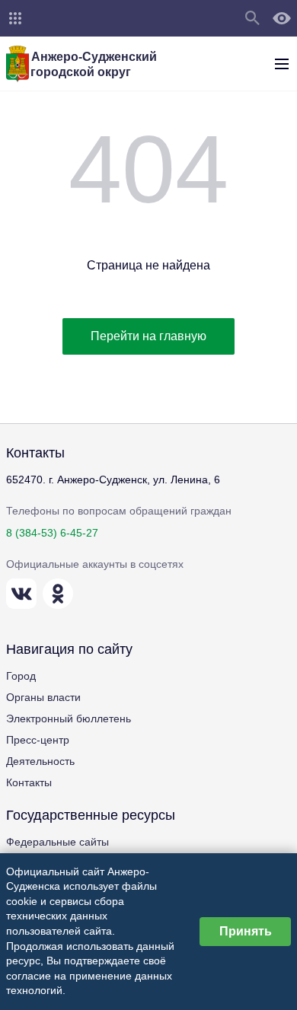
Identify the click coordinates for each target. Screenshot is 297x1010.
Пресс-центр (37, 740)
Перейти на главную (148, 336)
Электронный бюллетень (68, 718)
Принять (245, 931)
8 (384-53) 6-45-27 (52, 533)
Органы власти (43, 697)
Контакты (29, 782)
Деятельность (40, 761)
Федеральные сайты (57, 842)
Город (21, 676)
